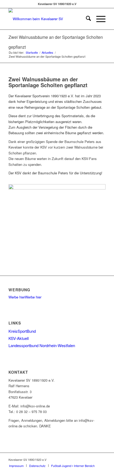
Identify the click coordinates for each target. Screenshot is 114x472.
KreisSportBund (22, 331)
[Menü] (98, 19)
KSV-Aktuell (18, 338)
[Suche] (86, 19)
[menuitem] (86, 19)
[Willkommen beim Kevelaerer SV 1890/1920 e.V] (47, 19)
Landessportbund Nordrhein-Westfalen (41, 345)
